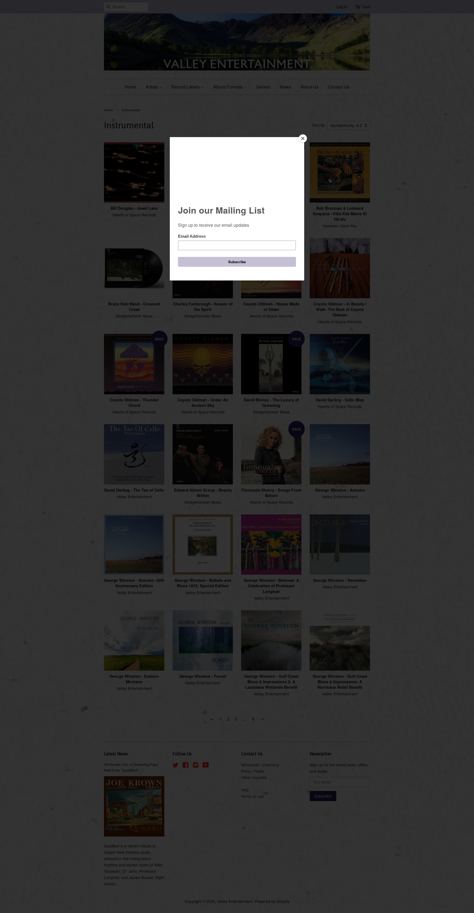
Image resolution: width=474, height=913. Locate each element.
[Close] (303, 138)
